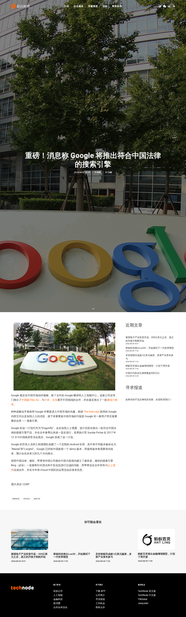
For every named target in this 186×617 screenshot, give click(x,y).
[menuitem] (66, 6)
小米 (47, 550)
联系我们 (165, 550)
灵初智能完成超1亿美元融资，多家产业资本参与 (149, 507)
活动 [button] (105, 6)
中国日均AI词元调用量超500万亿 (143, 523)
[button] (160, 6)
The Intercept (91, 562)
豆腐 (110, 248)
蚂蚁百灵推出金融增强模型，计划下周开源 (148, 516)
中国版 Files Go (30, 550)
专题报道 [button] (93, 6)
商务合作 (117, 6)
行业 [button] (66, 6)
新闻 (99, 248)
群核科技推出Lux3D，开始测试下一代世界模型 (150, 498)
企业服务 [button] (78, 6)
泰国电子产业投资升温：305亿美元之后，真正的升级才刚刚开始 (150, 490)
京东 (54, 550)
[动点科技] (20, 6)
